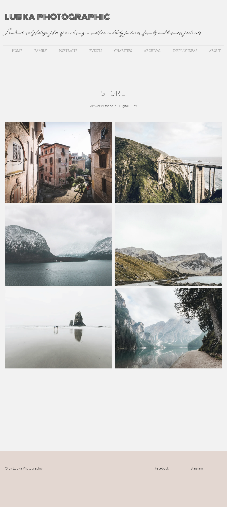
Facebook (162, 468)
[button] (58, 162)
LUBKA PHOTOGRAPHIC (57, 17)
